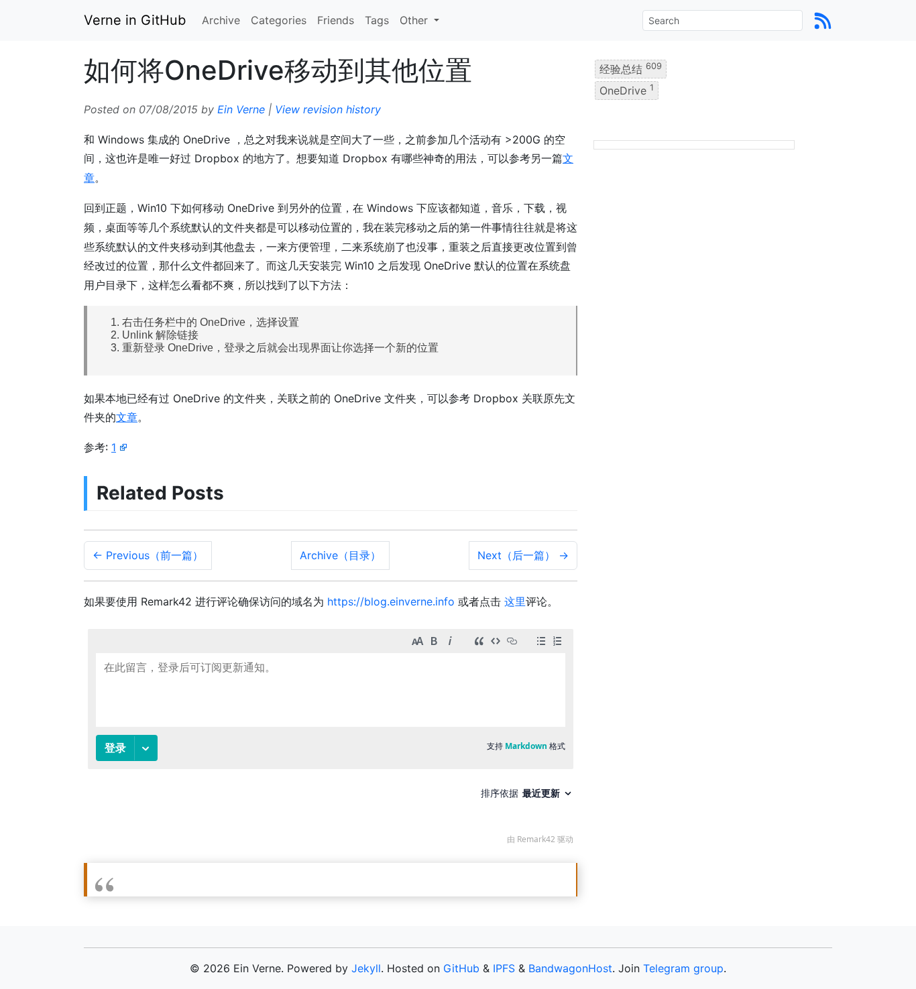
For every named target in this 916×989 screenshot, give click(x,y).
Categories (278, 20)
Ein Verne (241, 109)
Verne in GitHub (135, 20)
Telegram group (683, 968)
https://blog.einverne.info (391, 601)
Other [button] (415, 20)
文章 (126, 417)
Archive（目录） (340, 555)
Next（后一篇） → (523, 555)
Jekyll (366, 968)
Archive (221, 20)
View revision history (328, 109)
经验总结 (630, 68)
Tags (377, 20)
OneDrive (626, 89)
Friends (335, 20)
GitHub (461, 968)
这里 (515, 601)
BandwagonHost (570, 968)
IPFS (504, 968)
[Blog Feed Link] (822, 20)
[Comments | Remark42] (330, 740)
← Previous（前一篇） (148, 555)
